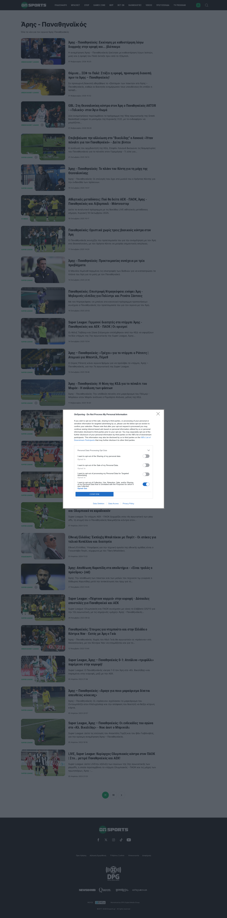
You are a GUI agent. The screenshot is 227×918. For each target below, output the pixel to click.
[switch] (146, 456)
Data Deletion (98, 503)
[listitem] (113, 450)
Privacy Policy (128, 503)
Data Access (113, 503)
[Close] (158, 414)
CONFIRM (94, 494)
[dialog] (113, 459)
